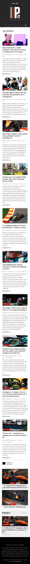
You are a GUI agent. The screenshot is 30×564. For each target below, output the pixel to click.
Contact (21, 545)
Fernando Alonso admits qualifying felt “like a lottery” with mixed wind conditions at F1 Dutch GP (14, 351)
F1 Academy (6, 44)
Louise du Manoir (8, 271)
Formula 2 (6, 173)
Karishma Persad (8, 312)
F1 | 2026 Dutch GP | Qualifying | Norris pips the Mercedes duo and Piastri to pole (15, 530)
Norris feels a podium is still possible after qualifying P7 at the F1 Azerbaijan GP (14, 136)
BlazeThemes (18, 561)
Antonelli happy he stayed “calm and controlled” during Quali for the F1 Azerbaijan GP (14, 95)
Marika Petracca (7, 99)
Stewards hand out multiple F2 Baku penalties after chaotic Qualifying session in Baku (14, 179)
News (12, 44)
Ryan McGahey (7, 230)
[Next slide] (25, 512)
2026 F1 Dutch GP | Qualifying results (15, 507)
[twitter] (13, 3)
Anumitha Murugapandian (10, 355)
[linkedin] (17, 3)
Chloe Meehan (7, 140)
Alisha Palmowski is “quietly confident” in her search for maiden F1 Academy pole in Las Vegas (14, 50)
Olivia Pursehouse (8, 54)
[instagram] (15, 3)
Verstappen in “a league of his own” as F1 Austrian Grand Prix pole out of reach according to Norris (14, 394)
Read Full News (6, 74)
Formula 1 (6, 89)
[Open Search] (25, 25)
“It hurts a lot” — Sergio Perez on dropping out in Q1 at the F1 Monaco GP (14, 435)
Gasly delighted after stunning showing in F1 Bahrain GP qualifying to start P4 (14, 267)
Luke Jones (6, 184)
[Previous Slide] (23, 512)
